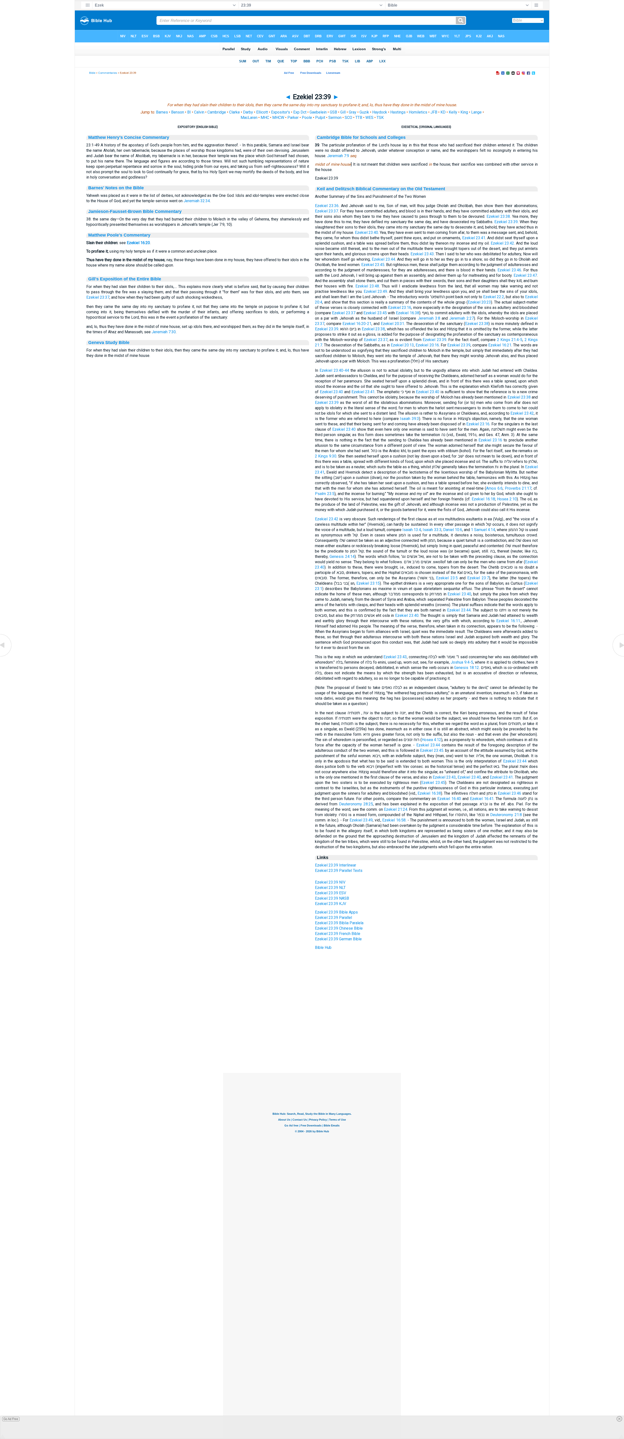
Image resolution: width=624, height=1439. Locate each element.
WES (369, 117)
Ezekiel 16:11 (508, 621)
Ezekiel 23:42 (502, 243)
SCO (348, 117)
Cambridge (216, 112)
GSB (333, 112)
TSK (380, 117)
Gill (343, 112)
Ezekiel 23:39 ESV (330, 893)
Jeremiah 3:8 (429, 318)
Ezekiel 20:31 (392, 323)
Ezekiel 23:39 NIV (330, 882)
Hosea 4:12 (431, 739)
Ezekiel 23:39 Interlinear (335, 865)
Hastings (398, 112)
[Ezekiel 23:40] (618, 656)
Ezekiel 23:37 (97, 297)
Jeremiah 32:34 (197, 201)
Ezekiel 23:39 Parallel (333, 917)
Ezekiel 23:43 (422, 254)
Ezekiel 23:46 (509, 270)
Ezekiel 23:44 (383, 259)
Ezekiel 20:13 (402, 345)
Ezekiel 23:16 (399, 307)
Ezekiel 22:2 (493, 297)
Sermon (334, 117)
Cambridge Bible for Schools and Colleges (361, 137)
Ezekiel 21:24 (395, 809)
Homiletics (418, 112)
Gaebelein (318, 112)
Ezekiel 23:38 (498, 216)
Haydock (379, 112)
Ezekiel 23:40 (366, 232)
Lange (476, 112)
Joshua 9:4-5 (462, 662)
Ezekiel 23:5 (447, 578)
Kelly (453, 112)
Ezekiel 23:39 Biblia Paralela (339, 923)
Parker (293, 117)
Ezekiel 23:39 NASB (332, 898)
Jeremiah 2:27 (461, 318)
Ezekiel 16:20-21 (357, 323)
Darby (248, 112)
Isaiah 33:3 (432, 529)
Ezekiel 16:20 (138, 242)
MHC (265, 117)
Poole (307, 117)
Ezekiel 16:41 (482, 798)
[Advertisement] (312, 1043)
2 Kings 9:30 (325, 456)
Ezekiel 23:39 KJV (330, 903)
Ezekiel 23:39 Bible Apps (336, 912)
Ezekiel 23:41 (473, 238)
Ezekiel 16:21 (499, 345)
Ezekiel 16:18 (483, 499)
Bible (92, 73)
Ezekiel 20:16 (427, 345)
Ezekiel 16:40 (449, 798)
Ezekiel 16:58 (394, 820)
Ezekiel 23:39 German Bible (338, 939)
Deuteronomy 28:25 (356, 804)
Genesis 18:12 (466, 667)
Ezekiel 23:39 (506, 221)
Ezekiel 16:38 (407, 313)
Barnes (162, 112)
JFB (433, 112)
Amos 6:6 (494, 488)
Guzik (364, 112)
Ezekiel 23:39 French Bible (337, 933)
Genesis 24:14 (342, 556)
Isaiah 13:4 (411, 529)
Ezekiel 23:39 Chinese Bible (339, 928)
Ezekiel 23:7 (478, 578)
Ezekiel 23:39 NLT (330, 887)
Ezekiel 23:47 (525, 275)
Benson (177, 112)
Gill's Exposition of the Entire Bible (124, 278)
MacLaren (249, 117)
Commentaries (107, 73)
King (464, 112)
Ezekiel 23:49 (375, 291)
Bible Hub (323, 947)
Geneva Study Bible (108, 342)
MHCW (278, 117)
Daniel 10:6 (452, 529)
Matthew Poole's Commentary (119, 235)
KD (443, 112)
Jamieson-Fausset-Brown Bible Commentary (135, 211)
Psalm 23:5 (324, 493)
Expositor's (280, 112)
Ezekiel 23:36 (327, 205)
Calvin (199, 112)
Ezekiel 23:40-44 (334, 370)
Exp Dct (299, 112)
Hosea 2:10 (507, 499)
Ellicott (262, 112)
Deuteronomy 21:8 (506, 814)
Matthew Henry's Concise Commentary (128, 137)
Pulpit (320, 117)
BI (189, 112)
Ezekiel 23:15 (368, 583)
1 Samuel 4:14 (483, 529)
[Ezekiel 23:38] (6, 656)
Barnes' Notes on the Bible (116, 187)
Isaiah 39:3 (409, 418)
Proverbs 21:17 (518, 488)
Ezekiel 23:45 (372, 264)
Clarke (234, 112)
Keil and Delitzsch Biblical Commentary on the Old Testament (381, 188)
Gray (352, 112)
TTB (358, 117)
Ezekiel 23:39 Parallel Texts (338, 870)
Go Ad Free (10, 1419)
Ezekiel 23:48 (367, 286)
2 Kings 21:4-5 (510, 339)
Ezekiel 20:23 (479, 302)
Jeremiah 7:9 (338, 155)
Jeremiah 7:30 (164, 332)
